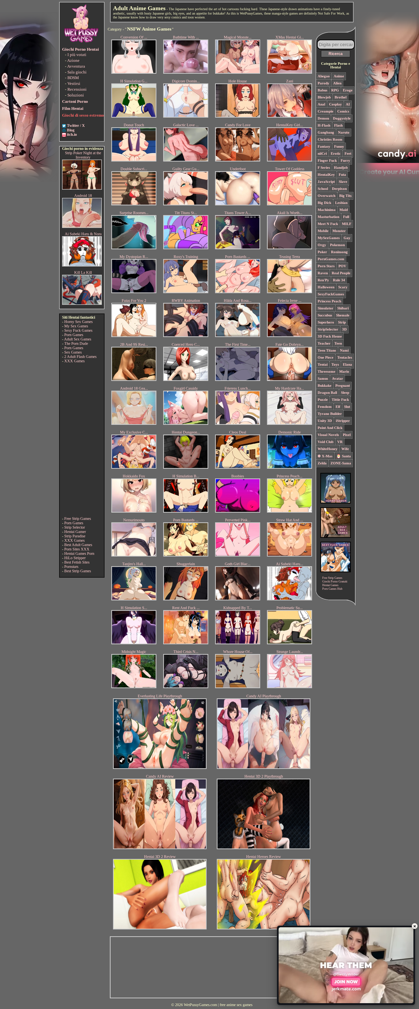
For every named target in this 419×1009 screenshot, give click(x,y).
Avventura (76, 66)
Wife (345, 449)
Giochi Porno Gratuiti (334, 581)
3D (344, 329)
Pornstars (71, 567)
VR (340, 442)
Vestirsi (73, 83)
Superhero (326, 322)
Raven (323, 273)
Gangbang (326, 132)
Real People (341, 273)
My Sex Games (76, 326)
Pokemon (337, 245)
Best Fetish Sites (76, 562)
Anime (339, 76)
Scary (342, 287)
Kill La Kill (83, 272)
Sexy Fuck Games (78, 330)
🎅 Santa (343, 456)
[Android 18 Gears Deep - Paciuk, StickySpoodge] (82, 227)
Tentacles (344, 357)
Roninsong (339, 252)
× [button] (414, 925)
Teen (338, 343)
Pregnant (342, 385)
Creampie (325, 111)
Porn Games (73, 335)
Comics (343, 111)
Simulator (325, 308)
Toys (335, 364)
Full (346, 217)
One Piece (325, 357)
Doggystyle (342, 118)
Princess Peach (329, 301)
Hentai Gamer (75, 532)
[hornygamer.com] (335, 502)
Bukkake (324, 385)
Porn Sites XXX (76, 549)
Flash (338, 125)
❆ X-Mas (325, 456)
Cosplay (335, 104)
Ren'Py (323, 280)
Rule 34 (339, 280)
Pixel (347, 435)
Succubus (325, 315)
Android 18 (83, 196)
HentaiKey (326, 175)
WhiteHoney (328, 449)
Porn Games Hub (332, 588)
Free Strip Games (77, 519)
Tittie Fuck (340, 400)
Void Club (325, 442)
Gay (347, 238)
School (323, 189)
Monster (339, 231)
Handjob (341, 168)
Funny (339, 146)
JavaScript (326, 182)
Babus (322, 90)
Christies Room (330, 139)
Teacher (324, 343)
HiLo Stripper (75, 558)
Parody (323, 83)
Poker (322, 252)
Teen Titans (327, 350)
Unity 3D (325, 421)
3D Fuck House (330, 336)
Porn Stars (326, 266)
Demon (323, 118)
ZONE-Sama (340, 463)
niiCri (322, 153)
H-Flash (324, 125)
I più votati (76, 54)
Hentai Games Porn (79, 553)
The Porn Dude (76, 343)
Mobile (323, 231)
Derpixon (339, 189)
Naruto (343, 132)
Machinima (327, 210)
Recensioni (77, 89)
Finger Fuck (327, 160)
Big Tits (345, 196)
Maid (343, 210)
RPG (335, 90)
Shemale (342, 315)
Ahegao (324, 76)
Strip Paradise (74, 536)
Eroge (348, 90)
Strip (342, 322)
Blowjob (324, 97)
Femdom (325, 407)
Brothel (340, 97)
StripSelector (328, 329)
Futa (342, 175)
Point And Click (330, 428)
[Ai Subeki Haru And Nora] (82, 265)
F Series (324, 168)
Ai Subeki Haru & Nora (83, 234)
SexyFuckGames (331, 294)
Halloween (326, 287)
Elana (347, 364)
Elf (338, 407)
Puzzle (323, 400)
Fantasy (324, 146)
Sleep (345, 393)
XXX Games (74, 361)
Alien (337, 83)
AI (348, 104)
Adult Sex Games (77, 339)
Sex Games (73, 352)
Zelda (322, 463)
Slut (347, 407)
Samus (323, 378)
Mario (344, 371)
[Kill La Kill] (82, 303)
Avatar (337, 378)
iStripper (343, 421)
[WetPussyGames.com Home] (81, 43)
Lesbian (341, 203)
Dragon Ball (327, 393)
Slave (343, 182)
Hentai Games (330, 585)
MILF (346, 224)
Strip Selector (74, 527)
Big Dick (324, 203)
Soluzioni (75, 95)
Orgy (322, 245)
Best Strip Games (77, 571)
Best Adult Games (78, 545)
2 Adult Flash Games (80, 357)
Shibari (343, 308)
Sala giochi (77, 72)
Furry (345, 160)
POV (342, 266)
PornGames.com (331, 259)
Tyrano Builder (330, 414)
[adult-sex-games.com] (335, 536)
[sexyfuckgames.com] (335, 571)
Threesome (326, 371)
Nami (344, 350)
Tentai (323, 364)
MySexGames (329, 238)
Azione (73, 60)
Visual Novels (328, 435)
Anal (321, 104)
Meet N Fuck (328, 224)
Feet (348, 153)
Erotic (336, 153)
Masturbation (328, 217)
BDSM (73, 77)
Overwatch (326, 196)
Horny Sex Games (78, 322)
